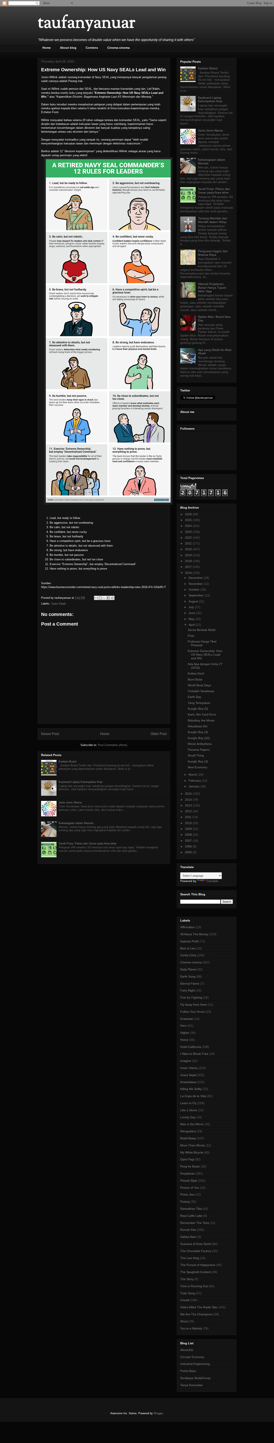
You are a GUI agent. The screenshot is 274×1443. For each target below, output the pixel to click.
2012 (189, 811)
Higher (184, 1032)
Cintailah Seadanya (201, 691)
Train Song (187, 1293)
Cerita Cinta (188, 955)
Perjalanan (187, 1173)
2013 (189, 805)
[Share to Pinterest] (112, 598)
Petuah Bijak (188, 1180)
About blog (68, 47)
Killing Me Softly (191, 1089)
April (192, 624)
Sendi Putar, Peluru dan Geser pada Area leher (87, 843)
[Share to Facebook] (108, 598)
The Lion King (189, 1258)
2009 (189, 829)
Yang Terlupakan (199, 703)
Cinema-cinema (118, 47)
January (194, 786)
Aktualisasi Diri (197, 726)
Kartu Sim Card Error (202, 714)
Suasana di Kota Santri (195, 1244)
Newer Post (50, 734)
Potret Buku (188, 1371)
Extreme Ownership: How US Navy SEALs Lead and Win (205, 654)
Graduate (186, 1018)
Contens (92, 47)
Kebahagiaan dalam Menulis (76, 823)
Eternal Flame (189, 983)
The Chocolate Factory (195, 1251)
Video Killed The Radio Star (198, 1307)
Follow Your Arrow (192, 1011)
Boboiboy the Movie (201, 720)
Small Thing (196, 755)
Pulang (185, 1201)
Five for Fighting (191, 997)
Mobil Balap (188, 1138)
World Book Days (199, 685)
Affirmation (187, 927)
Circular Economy (192, 1357)
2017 (189, 566)
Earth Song (187, 976)
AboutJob (186, 1350)
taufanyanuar (86, 23)
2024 (189, 525)
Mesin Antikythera (200, 744)
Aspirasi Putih (189, 941)
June (192, 613)
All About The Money (194, 934)
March (193, 774)
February (195, 780)
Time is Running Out (194, 1286)
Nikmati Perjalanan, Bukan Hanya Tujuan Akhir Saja (212, 287)
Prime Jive (187, 1194)
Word (184, 1321)
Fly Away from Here (193, 1004)
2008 (189, 834)
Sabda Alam (188, 1236)
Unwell (184, 1300)
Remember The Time (194, 1223)
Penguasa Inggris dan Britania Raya (213, 252)
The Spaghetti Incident (195, 1272)
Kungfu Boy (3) (198, 761)
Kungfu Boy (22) (199, 738)
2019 (189, 555)
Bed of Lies (187, 948)
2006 (189, 846)
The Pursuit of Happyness (197, 1265)
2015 (189, 793)
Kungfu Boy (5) (198, 708)
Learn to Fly (188, 1103)
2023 (189, 532)
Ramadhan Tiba (191, 1208)
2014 (189, 799)
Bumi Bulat (195, 679)
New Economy (197, 767)
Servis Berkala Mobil (201, 630)
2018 (189, 561)
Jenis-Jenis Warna (70, 802)
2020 (189, 549)
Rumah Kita (188, 1229)
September (196, 595)
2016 (189, 572)
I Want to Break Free (194, 1053)
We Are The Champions (196, 1314)
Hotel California (190, 1047)
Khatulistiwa (188, 1082)
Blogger (158, 1413)
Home (46, 47)
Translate (212, 881)
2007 (189, 840)
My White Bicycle (191, 1152)
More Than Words (192, 1145)
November (196, 583)
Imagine (185, 1061)
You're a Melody (191, 1328)
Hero (183, 1025)
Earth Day (194, 697)
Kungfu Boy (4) (198, 732)
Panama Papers (199, 749)
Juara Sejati (58, 603)
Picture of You (189, 1187)
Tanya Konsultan (191, 1385)
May (192, 619)
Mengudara (188, 1131)
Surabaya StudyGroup (195, 1378)
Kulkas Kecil (196, 673)
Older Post (158, 734)
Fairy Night (187, 990)
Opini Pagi (187, 1159)
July (192, 607)
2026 (189, 514)
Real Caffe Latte (191, 1215)
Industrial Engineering (195, 1364)
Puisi (191, 635)
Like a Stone (188, 1110)
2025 (189, 520)
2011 (188, 817)
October (194, 589)
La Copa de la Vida (193, 1096)
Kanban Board (67, 761)
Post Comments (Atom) (112, 745)
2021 (189, 543)
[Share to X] (104, 598)
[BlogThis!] (100, 598)
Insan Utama (189, 1068)
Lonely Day (187, 1117)
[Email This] (96, 598)
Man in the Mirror (192, 1124)
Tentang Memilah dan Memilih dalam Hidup (212, 220)
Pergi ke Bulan (190, 1166)
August (194, 601)
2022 (189, 537)
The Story (187, 1279)
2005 (189, 852)
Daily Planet (188, 969)
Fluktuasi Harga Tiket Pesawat (202, 643)
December (196, 577)
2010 (189, 823)
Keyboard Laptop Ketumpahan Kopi (81, 782)
